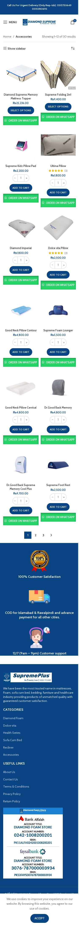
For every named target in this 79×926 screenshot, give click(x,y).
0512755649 (64, 5)
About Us (9, 772)
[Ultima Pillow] (58, 145)
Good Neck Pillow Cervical (20, 407)
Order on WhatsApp (22, 120)
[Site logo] (39, 22)
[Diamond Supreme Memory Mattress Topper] (21, 73)
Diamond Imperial (21, 248)
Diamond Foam (13, 718)
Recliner (8, 747)
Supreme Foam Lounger (58, 330)
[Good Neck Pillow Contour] (21, 309)
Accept (40, 918)
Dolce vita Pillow (58, 248)
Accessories (11, 755)
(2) (66, 170)
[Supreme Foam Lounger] (58, 309)
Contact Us (10, 779)
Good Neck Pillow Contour (21, 330)
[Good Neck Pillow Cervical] (21, 386)
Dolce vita (9, 725)
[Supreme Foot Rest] (58, 464)
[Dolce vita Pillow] (58, 227)
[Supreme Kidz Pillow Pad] (21, 145)
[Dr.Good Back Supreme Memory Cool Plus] (21, 464)
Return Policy (11, 801)
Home (7, 36)
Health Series (11, 733)
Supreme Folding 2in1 (58, 94)
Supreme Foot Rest (58, 485)
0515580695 (39, 8)
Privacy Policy (12, 794)
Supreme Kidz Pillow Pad (20, 166)
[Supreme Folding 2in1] (58, 73)
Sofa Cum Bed (12, 740)
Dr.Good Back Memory (58, 407)
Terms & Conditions (16, 786)
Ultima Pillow (58, 166)
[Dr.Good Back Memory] (58, 386)
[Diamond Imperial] (21, 227)
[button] (20, 188)
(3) (66, 253)
